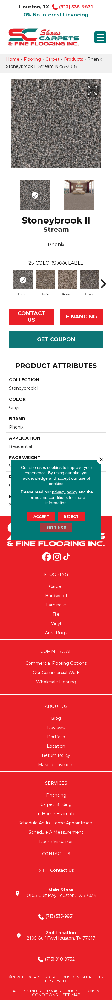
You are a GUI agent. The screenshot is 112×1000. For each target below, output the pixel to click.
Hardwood (56, 595)
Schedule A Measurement (56, 832)
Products (73, 59)
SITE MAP (71, 994)
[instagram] (57, 557)
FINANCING (81, 316)
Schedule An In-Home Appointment (56, 823)
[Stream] (23, 280)
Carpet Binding (56, 804)
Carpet (52, 59)
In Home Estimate (56, 813)
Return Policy (56, 755)
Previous (9, 192)
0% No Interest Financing (56, 15)
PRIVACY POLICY (61, 990)
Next (103, 192)
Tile (56, 614)
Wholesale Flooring (56, 682)
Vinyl (56, 623)
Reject (71, 516)
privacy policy (64, 492)
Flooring (32, 59)
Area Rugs (56, 632)
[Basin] (45, 280)
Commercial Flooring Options (56, 663)
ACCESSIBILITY (27, 990)
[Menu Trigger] (100, 37)
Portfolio (56, 737)
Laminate (56, 605)
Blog (56, 718)
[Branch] (67, 280)
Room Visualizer (56, 841)
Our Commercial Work (56, 672)
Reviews (56, 727)
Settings (56, 527)
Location (56, 746)
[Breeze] (89, 280)
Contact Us (32, 316)
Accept (41, 516)
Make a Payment (56, 764)
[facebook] (47, 557)
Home (12, 59)
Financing (56, 795)
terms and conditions (48, 497)
